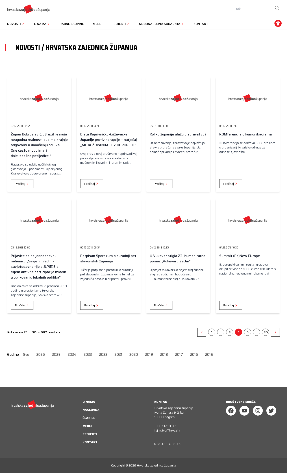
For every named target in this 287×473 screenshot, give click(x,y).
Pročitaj (20, 183)
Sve (26, 354)
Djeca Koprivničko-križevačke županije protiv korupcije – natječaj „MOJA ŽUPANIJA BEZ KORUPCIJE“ (108, 139)
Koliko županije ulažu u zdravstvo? (178, 134)
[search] (277, 8)
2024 (72, 354)
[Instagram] (258, 411)
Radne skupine (72, 23)
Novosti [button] (14, 23)
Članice (89, 417)
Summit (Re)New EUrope (239, 256)
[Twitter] (271, 411)
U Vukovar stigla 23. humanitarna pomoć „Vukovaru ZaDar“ (177, 258)
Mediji (97, 23)
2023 (88, 354)
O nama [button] (40, 23)
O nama (89, 401)
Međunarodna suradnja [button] (160, 23)
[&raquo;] (275, 332)
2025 (56, 354)
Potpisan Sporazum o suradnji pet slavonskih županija (108, 258)
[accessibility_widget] (278, 23)
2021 (118, 354)
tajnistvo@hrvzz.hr (167, 430)
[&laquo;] (201, 332)
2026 (40, 354)
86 (265, 332)
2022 (103, 354)
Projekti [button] (118, 23)
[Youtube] (244, 411)
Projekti (90, 434)
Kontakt (201, 23)
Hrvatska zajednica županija (156, 465)
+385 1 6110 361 (165, 425)
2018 (164, 354)
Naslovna (91, 409)
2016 (194, 354)
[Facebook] (231, 411)
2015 (209, 354)
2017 (179, 354)
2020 (133, 354)
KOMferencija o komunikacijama (245, 134)
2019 (149, 354)
